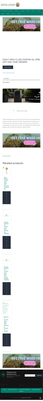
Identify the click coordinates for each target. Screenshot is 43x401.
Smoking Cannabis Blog (16, 397)
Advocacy (17, 10)
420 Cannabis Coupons (10, 72)
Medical (8, 13)
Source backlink (6, 156)
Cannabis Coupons (12, 389)
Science (18, 13)
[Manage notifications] (40, 398)
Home (4, 389)
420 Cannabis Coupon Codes (6, 10)
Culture (27, 10)
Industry (2, 13)
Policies (13, 13)
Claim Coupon (7, 67)
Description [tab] (6, 78)
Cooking (22, 10)
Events (33, 10)
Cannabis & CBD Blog (24, 389)
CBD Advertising (36, 389)
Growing (38, 10)
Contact (21, 391)
